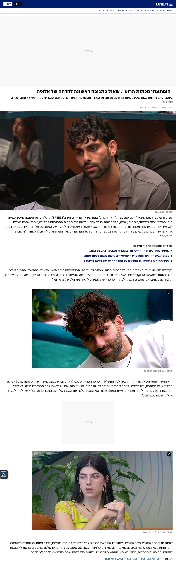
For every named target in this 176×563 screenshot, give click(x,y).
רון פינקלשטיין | (165, 107)
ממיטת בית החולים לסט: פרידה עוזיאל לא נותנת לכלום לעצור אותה (126, 256)
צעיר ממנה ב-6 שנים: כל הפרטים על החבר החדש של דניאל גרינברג (126, 261)
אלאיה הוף (158, 559)
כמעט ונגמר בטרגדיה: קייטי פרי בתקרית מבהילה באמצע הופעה (128, 251)
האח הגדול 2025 (127, 559)
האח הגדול (144, 559)
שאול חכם (111, 559)
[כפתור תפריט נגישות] (3, 474)
